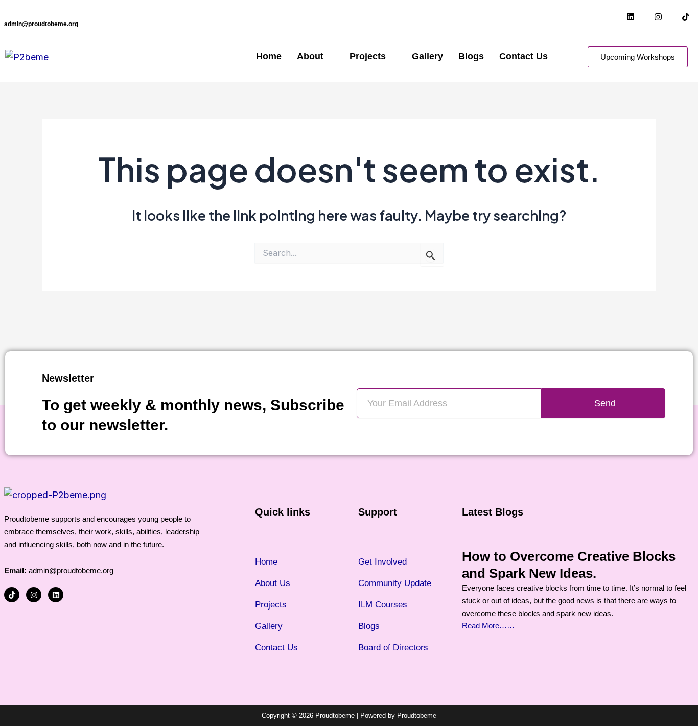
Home (269, 56)
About (310, 56)
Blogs (471, 56)
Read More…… (488, 625)
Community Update (394, 583)
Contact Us (523, 56)
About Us (272, 583)
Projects (368, 56)
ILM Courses (382, 605)
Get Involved (382, 562)
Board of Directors (393, 647)
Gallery (427, 56)
